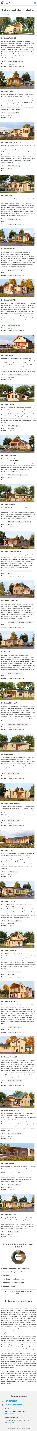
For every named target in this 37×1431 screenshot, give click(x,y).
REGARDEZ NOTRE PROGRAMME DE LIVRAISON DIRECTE (18, 1292)
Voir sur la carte (9, 1413)
